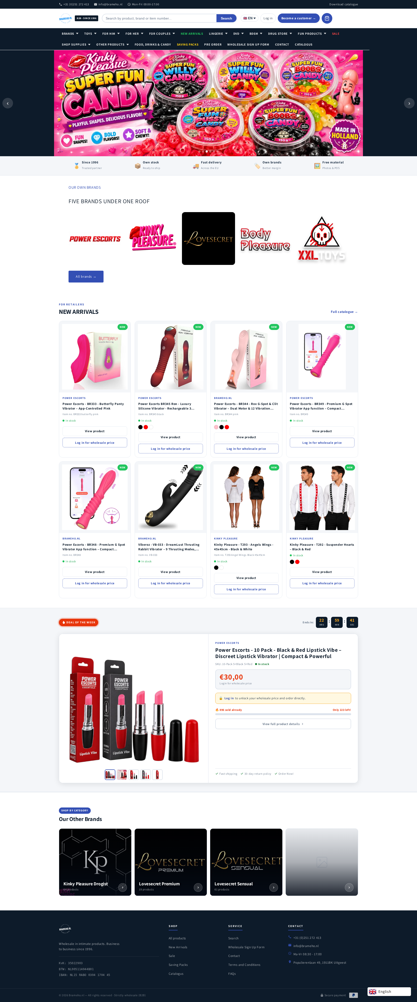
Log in (268, 18)
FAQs (232, 973)
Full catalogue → (344, 311)
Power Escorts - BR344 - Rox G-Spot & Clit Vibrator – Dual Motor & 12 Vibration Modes (246, 408)
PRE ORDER (213, 44)
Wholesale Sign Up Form (248, 44)
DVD (236, 34)
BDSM (254, 34)
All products (177, 938)
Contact (282, 44)
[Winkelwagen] (327, 18)
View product (95, 431)
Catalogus (304, 44)
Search (226, 18)
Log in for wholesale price (95, 443)
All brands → (86, 276)
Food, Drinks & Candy (153, 44)
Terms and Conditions (244, 964)
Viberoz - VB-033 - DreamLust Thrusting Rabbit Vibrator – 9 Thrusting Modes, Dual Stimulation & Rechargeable (169, 549)
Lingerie (216, 34)
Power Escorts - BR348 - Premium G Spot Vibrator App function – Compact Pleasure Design (94, 549)
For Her (132, 34)
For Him (109, 34)
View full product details (281, 724)
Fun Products (310, 34)
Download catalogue (343, 4)
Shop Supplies (74, 44)
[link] (95, 238)
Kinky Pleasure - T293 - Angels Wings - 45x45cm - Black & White (243, 546)
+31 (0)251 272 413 (76, 4)
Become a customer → (298, 18)
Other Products (110, 44)
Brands (68, 34)
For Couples (160, 34)
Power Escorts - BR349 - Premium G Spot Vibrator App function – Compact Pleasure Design (321, 408)
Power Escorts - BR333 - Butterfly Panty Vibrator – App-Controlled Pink (93, 406)
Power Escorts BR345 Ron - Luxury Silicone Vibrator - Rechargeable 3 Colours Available (164, 408)
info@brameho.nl (110, 4)
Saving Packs (188, 44)
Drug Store (278, 34)
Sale (336, 34)
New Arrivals (192, 34)
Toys (88, 34)
